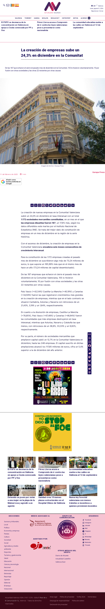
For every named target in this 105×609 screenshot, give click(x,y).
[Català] (12, 5)
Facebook (88, 520)
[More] (73, 205)
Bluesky (87, 539)
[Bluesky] (58, 205)
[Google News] (32, 205)
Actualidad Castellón (63, 559)
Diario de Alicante (62, 555)
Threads (87, 545)
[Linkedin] (61, 205)
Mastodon (88, 542)
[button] (4, 5)
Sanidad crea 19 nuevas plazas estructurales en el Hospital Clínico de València (51, 500)
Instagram (88, 522)
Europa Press (99, 172)
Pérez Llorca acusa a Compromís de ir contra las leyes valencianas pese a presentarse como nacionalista (51, 475)
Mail (86, 528)
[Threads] (83, 545)
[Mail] (83, 528)
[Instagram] (39, 205)
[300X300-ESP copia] (52, 432)
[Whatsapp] (35, 205)
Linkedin (87, 525)
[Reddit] (65, 205)
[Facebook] (43, 205)
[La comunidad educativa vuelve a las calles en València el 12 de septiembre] (83, 462)
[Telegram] (50, 205)
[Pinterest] (69, 205)
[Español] (17, 5)
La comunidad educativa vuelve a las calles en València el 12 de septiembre (88, 25)
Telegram (88, 531)
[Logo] (52, 8)
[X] (47, 205)
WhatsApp (88, 536)
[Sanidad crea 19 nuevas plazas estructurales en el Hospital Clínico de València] (52, 490)
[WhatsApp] (83, 536)
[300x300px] (52, 404)
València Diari (60, 562)
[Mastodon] (54, 205)
